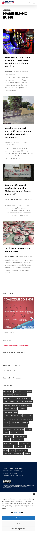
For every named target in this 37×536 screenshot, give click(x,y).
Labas (19, 426)
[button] (34, 494)
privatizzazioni (8, 447)
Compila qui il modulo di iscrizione (16, 345)
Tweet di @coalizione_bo (12, 370)
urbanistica (7, 454)
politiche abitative (17, 440)
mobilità (6, 433)
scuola (12, 450)
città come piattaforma (24, 402)
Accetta (18, 518)
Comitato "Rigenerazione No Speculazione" (17, 405)
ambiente (18, 391)
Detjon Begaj (7, 412)
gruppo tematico (9, 426)
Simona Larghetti (21, 450)
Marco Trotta (7, 429)
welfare (27, 454)
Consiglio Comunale (10, 408)
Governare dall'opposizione (19, 422)
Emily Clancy (28, 415)
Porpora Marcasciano (10, 443)
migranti (28, 429)
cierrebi (11, 402)
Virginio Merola (18, 454)
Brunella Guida (18, 71)
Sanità (5, 450)
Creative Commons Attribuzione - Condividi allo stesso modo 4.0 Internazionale (18, 486)
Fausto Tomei (13, 419)
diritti (15, 412)
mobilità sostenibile (17, 433)
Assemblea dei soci (20, 395)
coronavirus (23, 408)
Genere (5, 422)
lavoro (25, 426)
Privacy (18, 533)
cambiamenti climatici (22, 398)
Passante (6, 440)
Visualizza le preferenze (18, 529)
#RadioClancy (8, 391)
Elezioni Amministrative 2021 (12, 415)
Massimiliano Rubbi (10, 74)
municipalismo (8, 436)
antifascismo (27, 391)
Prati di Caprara (25, 443)
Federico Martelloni (26, 419)
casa (5, 402)
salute (28, 447)
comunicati (25, 71)
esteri (5, 419)
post (31, 199)
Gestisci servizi (18, 512)
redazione (9, 71)
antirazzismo (7, 395)
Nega (18, 523)
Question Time (19, 447)
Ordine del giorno (20, 436)
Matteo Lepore (19, 429)
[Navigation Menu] (34, 3)
